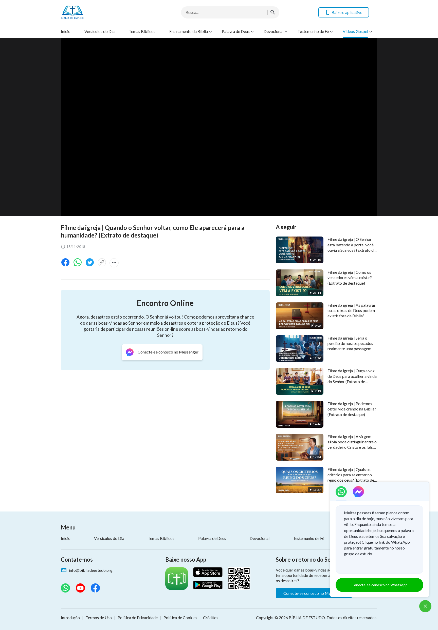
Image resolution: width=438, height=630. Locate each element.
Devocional (273, 31)
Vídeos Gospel (355, 31)
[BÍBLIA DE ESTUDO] (101, 12)
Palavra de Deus (236, 31)
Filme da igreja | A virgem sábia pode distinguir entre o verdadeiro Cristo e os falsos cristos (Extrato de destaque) (352, 447)
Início (65, 31)
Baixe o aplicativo (347, 12)
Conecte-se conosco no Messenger (313, 593)
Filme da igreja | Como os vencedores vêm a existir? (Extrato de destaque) (349, 277)
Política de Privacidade (138, 617)
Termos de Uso (99, 617)
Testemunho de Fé (313, 31)
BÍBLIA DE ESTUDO (307, 617)
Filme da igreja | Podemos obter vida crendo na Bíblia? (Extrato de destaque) (351, 409)
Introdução (70, 617)
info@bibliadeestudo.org (91, 570)
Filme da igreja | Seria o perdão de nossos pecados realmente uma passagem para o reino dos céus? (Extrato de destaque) (350, 349)
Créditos (210, 617)
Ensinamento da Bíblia (188, 31)
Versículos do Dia (99, 31)
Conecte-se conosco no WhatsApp (380, 585)
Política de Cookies (180, 617)
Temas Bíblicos (142, 31)
